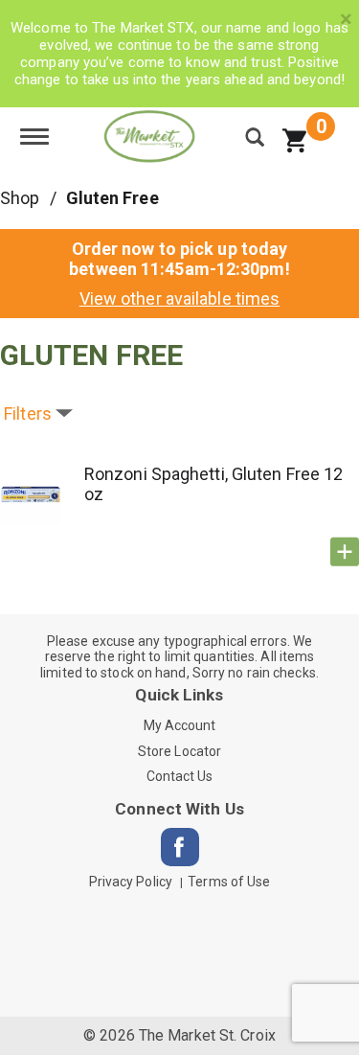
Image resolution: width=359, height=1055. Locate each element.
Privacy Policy (130, 881)
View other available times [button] (179, 298)
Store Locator (179, 751)
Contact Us (179, 776)
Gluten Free (112, 198)
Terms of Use (229, 881)
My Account (180, 725)
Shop (19, 198)
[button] (344, 552)
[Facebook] (180, 847)
